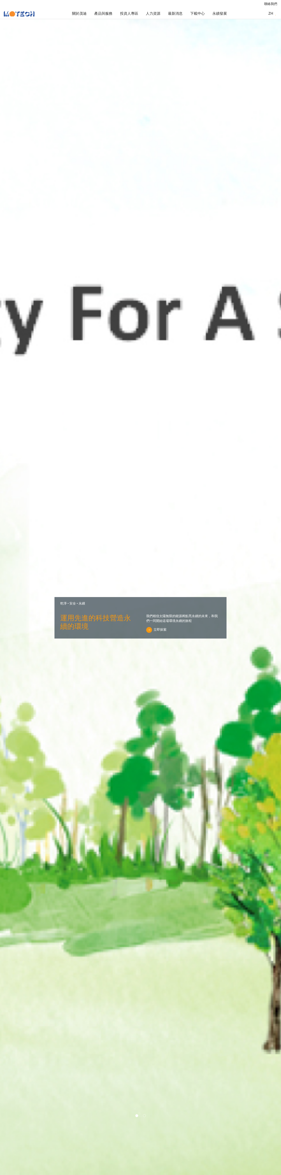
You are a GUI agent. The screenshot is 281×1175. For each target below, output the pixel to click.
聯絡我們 (270, 4)
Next (257, 598)
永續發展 (219, 13)
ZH (270, 13)
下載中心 (197, 13)
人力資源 (153, 13)
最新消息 (175, 13)
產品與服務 (103, 13)
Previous (16, 598)
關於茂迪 (79, 13)
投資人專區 (129, 13)
